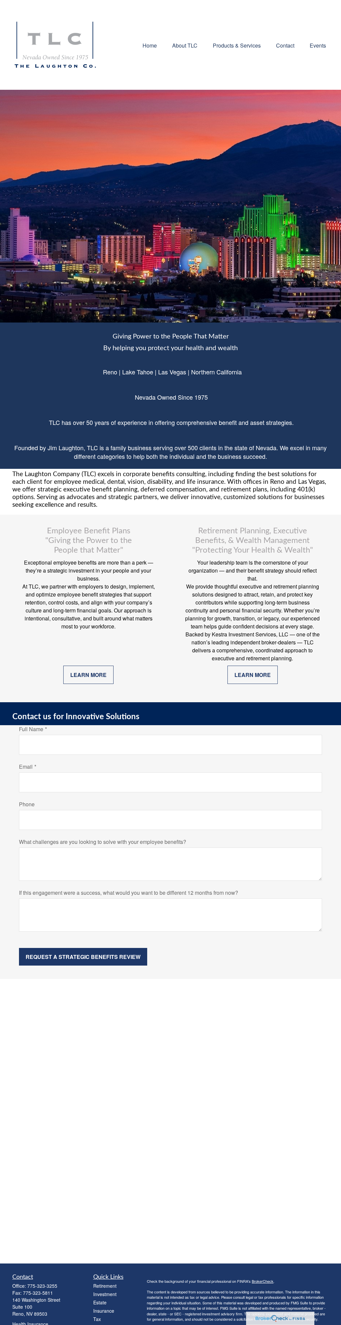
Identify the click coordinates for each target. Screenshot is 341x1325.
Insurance (103, 1310)
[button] (150, 45)
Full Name (31, 729)
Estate (100, 1302)
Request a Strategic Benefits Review (83, 957)
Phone (27, 804)
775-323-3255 (42, 1285)
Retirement (105, 1285)
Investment (105, 1294)
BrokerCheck (262, 1281)
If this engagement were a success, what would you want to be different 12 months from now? (128, 892)
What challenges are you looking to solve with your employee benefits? (102, 842)
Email (26, 766)
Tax (97, 1319)
